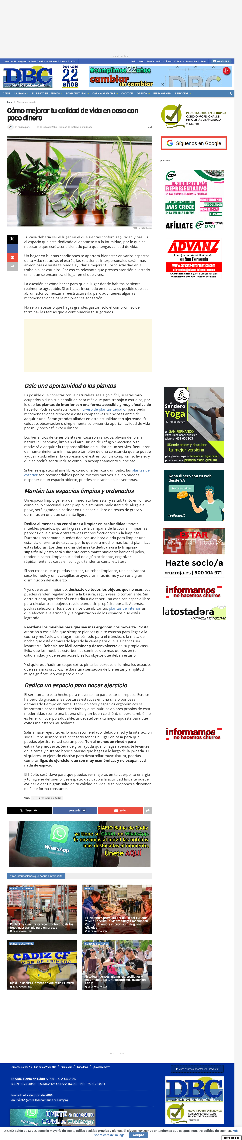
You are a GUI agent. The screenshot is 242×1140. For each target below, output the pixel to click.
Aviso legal (82, 1067)
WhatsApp (222, 61)
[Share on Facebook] (12, 248)
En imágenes (162, 93)
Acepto (138, 1135)
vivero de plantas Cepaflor (105, 409)
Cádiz (134, 61)
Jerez (142, 61)
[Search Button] (230, 93)
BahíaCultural (76, 93)
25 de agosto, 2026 (97, 986)
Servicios (181, 93)
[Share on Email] (12, 257)
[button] (197, 1069)
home (10, 102)
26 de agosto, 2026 (22, 986)
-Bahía (89, 888)
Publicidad (66, 1067)
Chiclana (168, 61)
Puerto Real (192, 61)
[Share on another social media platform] (12, 266)
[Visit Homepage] (42, 76)
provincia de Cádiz (50, 798)
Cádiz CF (127, 93)
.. (34, 798)
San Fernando (154, 61)
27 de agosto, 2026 (22, 931)
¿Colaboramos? (101, 1067)
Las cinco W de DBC (45, 1067)
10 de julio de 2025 (47, 127)
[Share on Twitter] (12, 239)
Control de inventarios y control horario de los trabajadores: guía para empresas (41, 926)
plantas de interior (124, 608)
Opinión (142, 93)
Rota (203, 61)
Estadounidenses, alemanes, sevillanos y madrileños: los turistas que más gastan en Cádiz (115, 979)
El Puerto (179, 61)
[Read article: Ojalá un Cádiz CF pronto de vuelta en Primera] (42, 965)
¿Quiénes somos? (20, 1067)
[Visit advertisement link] (160, 76)
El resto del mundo (46, 93)
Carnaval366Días (103, 93)
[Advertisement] (121, 26)
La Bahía (20, 93)
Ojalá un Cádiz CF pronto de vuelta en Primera (42, 983)
